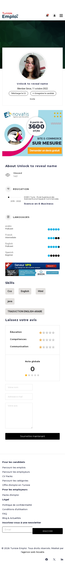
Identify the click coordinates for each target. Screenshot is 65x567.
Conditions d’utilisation (15, 509)
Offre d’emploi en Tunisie (16, 485)
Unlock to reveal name (32, 83)
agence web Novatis (33, 552)
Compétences (18, 339)
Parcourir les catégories (15, 480)
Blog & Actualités (11, 518)
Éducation (16, 332)
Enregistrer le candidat (44, 93)
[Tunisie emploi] (17, 15)
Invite (32, 99)
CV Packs (7, 476)
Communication (19, 346)
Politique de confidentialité (17, 505)
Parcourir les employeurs (16, 472)
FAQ (4, 513)
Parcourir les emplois (14, 467)
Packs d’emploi (10, 495)
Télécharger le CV (18, 93)
